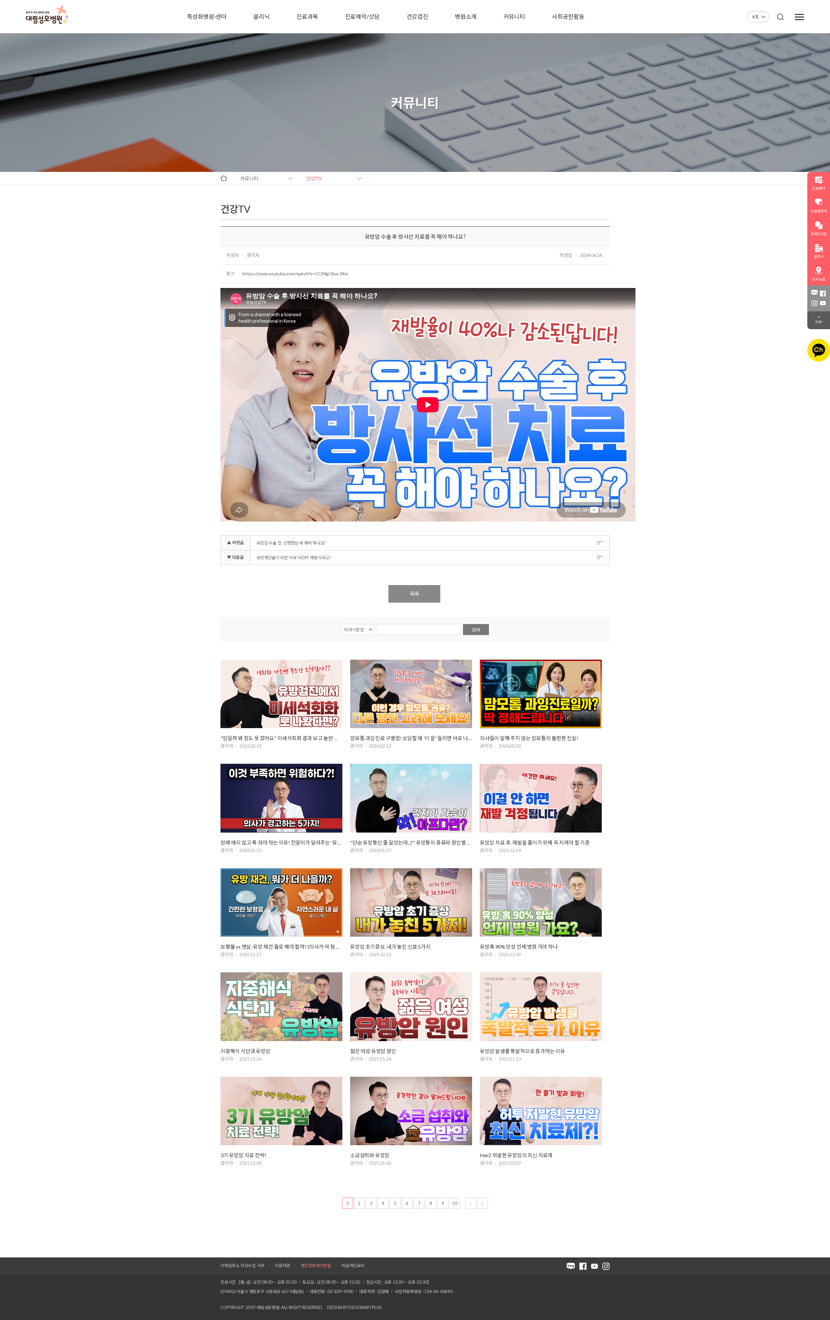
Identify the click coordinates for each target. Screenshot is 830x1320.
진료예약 (818, 188)
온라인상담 (818, 234)
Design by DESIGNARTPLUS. (354, 1307)
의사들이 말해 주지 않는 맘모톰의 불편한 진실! (529, 738)
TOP (818, 321)
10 (454, 1203)
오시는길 (818, 279)
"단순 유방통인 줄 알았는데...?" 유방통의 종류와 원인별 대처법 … (411, 842)
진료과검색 (818, 211)
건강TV (314, 178)
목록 (414, 594)
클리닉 (818, 256)
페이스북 (823, 293)
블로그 (814, 293)
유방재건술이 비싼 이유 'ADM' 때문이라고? (293, 557)
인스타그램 (814, 303)
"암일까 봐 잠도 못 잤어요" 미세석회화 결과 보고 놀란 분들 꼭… (281, 738)
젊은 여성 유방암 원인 (373, 1051)
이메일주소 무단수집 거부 (242, 1265)
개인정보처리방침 (316, 1265)
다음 (470, 1203)
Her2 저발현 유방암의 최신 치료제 (516, 1155)
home (223, 178)
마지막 (482, 1203)
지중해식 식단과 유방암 (245, 1051)
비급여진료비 (352, 1265)
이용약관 (282, 1265)
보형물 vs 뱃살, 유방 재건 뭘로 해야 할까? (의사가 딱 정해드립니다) (281, 946)
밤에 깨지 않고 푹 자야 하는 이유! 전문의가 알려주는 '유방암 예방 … (281, 842)
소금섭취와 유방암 (369, 1155)
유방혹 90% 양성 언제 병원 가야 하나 (519, 946)
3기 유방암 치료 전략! (243, 1155)
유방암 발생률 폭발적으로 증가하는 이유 (522, 1051)
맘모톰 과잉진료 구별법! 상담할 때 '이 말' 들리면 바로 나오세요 (411, 738)
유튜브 (823, 303)
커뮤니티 (249, 178)
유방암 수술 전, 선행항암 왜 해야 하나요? (291, 543)
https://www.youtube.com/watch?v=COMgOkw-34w (295, 273)
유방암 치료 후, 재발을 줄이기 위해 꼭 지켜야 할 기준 (535, 842)
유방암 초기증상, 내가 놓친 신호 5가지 (390, 946)
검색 (476, 629)
